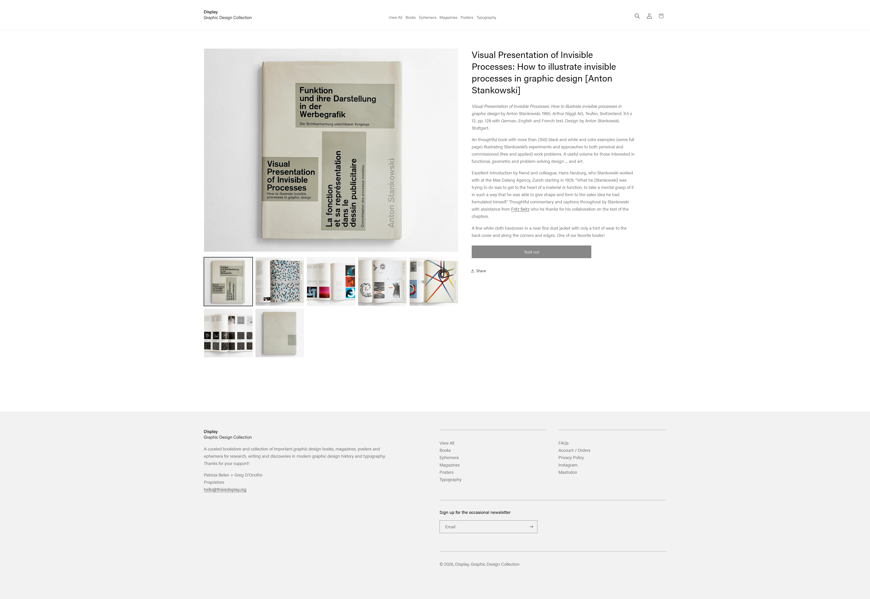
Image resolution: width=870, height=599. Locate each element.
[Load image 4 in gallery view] (382, 281)
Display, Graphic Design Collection (487, 564)
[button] (637, 16)
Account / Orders (574, 450)
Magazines (450, 465)
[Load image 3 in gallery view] (331, 281)
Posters (447, 472)
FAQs (563, 443)
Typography (451, 479)
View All (447, 443)
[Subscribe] (531, 526)
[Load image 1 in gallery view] (228, 281)
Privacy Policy (571, 457)
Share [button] (481, 270)
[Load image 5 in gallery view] (433, 281)
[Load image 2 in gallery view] (279, 281)
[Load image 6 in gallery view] (228, 333)
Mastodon (567, 472)
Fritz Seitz (520, 209)
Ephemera (449, 457)
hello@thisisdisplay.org (225, 489)
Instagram (568, 465)
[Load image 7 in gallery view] (279, 333)
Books (445, 450)
